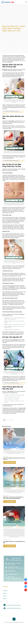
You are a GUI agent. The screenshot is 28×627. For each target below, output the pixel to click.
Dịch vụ (5, 595)
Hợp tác (5, 593)
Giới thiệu (5, 590)
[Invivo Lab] (7, 2)
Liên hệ (4, 598)
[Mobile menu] (26, 2)
